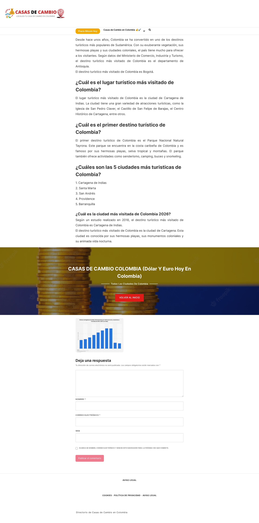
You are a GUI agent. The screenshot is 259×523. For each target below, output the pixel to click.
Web (78, 431)
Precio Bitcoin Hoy (87, 31)
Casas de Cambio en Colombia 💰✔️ (122, 29)
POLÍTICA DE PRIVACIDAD (127, 495)
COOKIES (107, 495)
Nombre (81, 399)
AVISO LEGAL (130, 480)
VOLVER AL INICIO (129, 297)
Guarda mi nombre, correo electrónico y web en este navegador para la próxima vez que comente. (124, 448)
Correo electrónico (88, 415)
